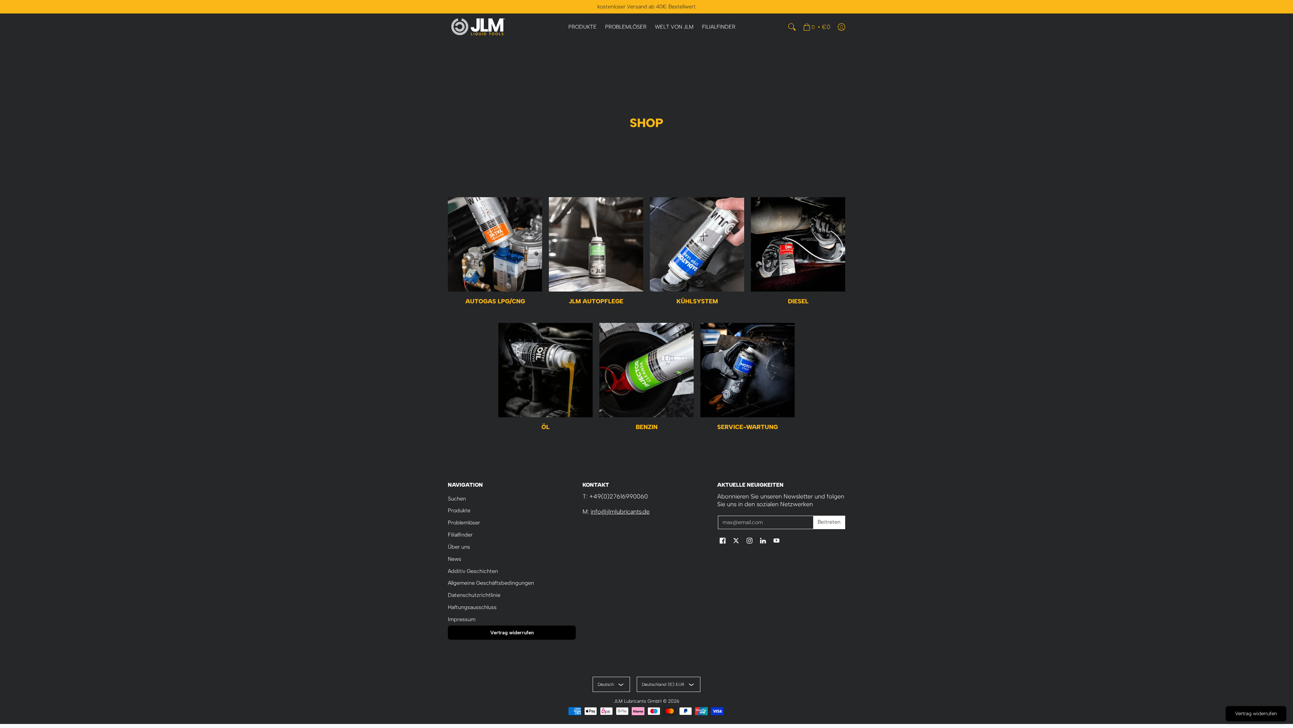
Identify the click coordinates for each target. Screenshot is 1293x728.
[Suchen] (792, 27)
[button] (722, 541)
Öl (545, 427)
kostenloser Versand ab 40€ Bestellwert (646, 6)
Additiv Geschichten (473, 571)
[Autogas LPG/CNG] (495, 244)
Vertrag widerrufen (512, 633)
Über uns (459, 547)
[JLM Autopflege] (596, 244)
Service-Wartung (747, 427)
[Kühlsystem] (697, 244)
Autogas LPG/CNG (495, 301)
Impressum (461, 619)
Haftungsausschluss (472, 607)
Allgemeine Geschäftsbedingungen (491, 583)
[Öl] (545, 370)
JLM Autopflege (596, 301)
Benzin (647, 427)
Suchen (457, 498)
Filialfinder (460, 535)
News (454, 559)
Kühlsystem (697, 301)
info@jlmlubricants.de (620, 511)
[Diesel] (798, 244)
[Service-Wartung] (747, 370)
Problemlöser (464, 522)
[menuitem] (582, 27)
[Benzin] (646, 370)
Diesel (798, 301)
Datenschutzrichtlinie (474, 595)
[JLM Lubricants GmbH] (478, 26)
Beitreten (829, 522)
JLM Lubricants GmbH (638, 701)
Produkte (459, 510)
